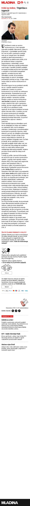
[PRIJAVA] (22, 2)
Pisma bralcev (9, 307)
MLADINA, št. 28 (6, 18)
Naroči (7, 287)
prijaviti (23, 262)
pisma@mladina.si (24, 307)
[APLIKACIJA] (19, 2)
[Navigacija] (27, 2)
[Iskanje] (25, 2)
